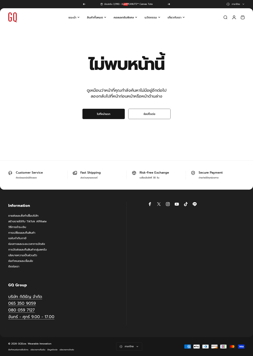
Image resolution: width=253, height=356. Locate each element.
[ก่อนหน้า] (84, 4)
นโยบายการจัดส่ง (67, 349)
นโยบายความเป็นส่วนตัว (22, 255)
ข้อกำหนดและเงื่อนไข (20, 261)
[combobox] (235, 4)
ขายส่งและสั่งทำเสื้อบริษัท (23, 216)
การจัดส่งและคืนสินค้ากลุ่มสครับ (27, 250)
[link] (31, 316)
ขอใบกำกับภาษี (17, 238)
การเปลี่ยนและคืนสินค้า (21, 233)
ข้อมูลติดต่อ (52, 349)
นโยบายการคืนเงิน (37, 349)
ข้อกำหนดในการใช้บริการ (18, 349)
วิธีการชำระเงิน (17, 227)
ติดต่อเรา (13, 267)
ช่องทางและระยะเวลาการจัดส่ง (26, 244)
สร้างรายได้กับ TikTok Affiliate (27, 221)
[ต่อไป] (169, 4)
